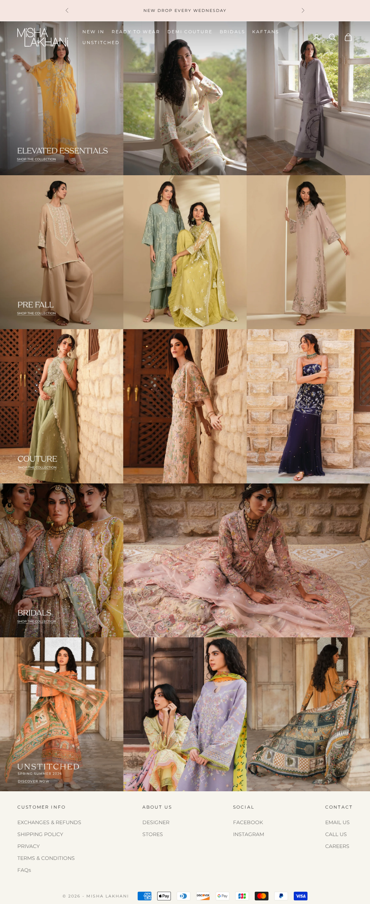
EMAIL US (337, 822)
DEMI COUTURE (189, 31)
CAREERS (337, 846)
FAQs (24, 870)
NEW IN (93, 31)
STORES (152, 834)
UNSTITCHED (101, 42)
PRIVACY (28, 846)
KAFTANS (265, 31)
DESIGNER (155, 822)
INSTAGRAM (248, 834)
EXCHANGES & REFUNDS (49, 822)
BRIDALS (232, 31)
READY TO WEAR (136, 31)
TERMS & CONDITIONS (46, 858)
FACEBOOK (248, 822)
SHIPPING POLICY (40, 834)
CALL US (336, 834)
